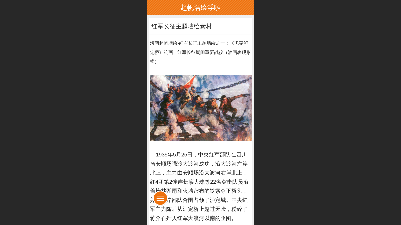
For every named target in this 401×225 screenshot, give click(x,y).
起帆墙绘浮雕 (200, 7)
